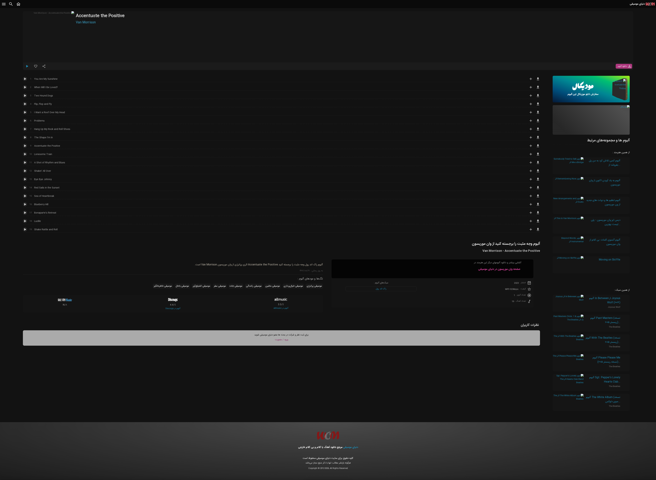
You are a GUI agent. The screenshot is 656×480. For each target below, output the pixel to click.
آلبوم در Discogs (173, 308)
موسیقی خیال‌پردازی (293, 286)
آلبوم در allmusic (281, 308)
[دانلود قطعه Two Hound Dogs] (538, 97)
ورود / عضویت (281, 340)
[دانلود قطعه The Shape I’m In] (538, 139)
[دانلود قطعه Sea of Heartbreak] (538, 197)
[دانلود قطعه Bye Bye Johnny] (538, 180)
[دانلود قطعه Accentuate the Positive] (538, 147)
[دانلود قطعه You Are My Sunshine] (538, 80)
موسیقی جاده (236, 286)
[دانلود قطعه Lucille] (538, 222)
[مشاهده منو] (3, 6)
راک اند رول (381, 289)
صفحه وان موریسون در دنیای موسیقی (499, 269)
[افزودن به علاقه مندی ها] (36, 67)
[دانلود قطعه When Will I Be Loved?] (538, 88)
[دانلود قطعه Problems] (538, 122)
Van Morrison (86, 22)
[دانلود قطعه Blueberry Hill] (538, 206)
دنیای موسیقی (350, 447)
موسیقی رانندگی (254, 286)
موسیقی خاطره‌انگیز (163, 286)
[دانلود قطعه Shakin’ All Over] (538, 172)
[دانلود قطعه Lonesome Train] (538, 155)
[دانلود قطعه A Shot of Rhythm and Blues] (538, 164)
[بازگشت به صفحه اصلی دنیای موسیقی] (18, 6)
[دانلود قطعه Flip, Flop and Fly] (538, 105)
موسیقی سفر (220, 286)
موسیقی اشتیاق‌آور (201, 286)
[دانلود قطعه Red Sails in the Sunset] (538, 189)
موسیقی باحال (182, 286)
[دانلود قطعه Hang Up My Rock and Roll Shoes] (538, 130)
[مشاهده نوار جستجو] (11, 6)
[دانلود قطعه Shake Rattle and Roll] (538, 231)
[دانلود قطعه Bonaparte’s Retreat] (538, 214)
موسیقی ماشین (272, 286)
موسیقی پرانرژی (314, 286)
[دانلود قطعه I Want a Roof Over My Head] (538, 114)
